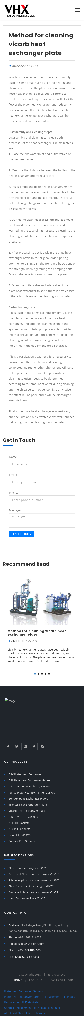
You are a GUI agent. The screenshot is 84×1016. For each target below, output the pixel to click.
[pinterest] (34, 746)
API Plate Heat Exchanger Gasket (30, 780)
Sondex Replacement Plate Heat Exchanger (32, 1008)
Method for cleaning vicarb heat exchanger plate (37, 633)
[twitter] (16, 746)
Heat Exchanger (61, 980)
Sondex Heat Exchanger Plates (28, 798)
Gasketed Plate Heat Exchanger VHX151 (34, 874)
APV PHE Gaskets (19, 829)
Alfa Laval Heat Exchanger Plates (30, 786)
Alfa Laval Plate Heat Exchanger (24, 1013)
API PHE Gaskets (19, 823)
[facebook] (8, 746)
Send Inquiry (22, 534)
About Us (35, 980)
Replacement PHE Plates (59, 997)
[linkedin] (25, 746)
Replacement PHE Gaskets (21, 1002)
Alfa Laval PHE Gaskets (23, 817)
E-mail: (26, 944)
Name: (13, 457)
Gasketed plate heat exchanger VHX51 (33, 892)
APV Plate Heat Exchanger (25, 774)
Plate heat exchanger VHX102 (28, 868)
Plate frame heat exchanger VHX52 (31, 886)
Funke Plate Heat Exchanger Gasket (32, 792)
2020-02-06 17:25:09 (25, 66)
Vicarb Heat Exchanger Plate (27, 811)
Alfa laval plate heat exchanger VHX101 (34, 880)
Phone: (13, 492)
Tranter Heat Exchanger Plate (28, 804)
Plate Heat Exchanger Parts (21, 997)
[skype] (42, 746)
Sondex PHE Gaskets (22, 841)
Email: (13, 475)
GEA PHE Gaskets (20, 835)
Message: (15, 510)
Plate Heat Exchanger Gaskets (23, 991)
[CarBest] (24, 10)
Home (18, 980)
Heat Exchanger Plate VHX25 (27, 898)
